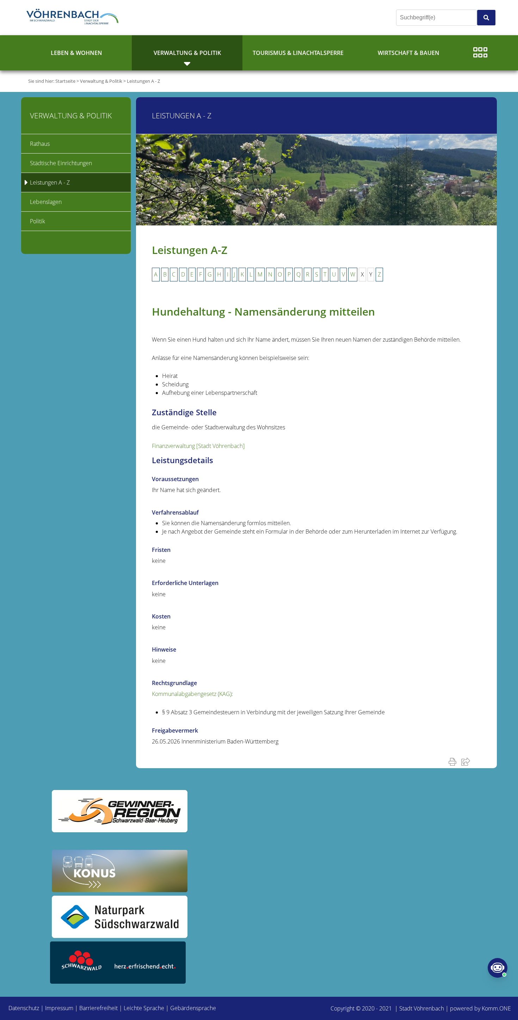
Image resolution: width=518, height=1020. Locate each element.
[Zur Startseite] (74, 17)
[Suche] (486, 18)
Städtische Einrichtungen (61, 163)
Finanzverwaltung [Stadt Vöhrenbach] (198, 446)
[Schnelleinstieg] (480, 52)
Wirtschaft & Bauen (408, 53)
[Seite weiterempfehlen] (467, 761)
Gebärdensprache (193, 1008)
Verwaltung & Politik (187, 53)
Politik (37, 221)
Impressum (59, 1008)
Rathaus (40, 144)
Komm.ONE (496, 1008)
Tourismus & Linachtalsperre (298, 53)
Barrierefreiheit (98, 1008)
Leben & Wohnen (76, 53)
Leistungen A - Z (143, 81)
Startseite (65, 81)
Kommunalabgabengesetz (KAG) (192, 694)
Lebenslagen (46, 202)
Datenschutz (23, 1008)
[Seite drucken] (454, 761)
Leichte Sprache (144, 1008)
